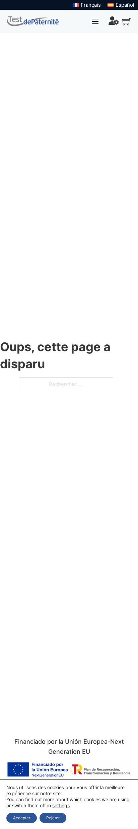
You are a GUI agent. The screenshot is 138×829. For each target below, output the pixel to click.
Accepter (21, 817)
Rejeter (53, 817)
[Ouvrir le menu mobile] (95, 21)
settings (61, 805)
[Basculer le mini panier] (126, 21)
